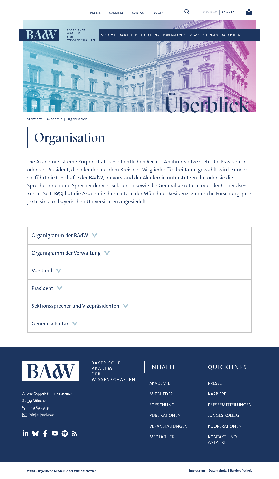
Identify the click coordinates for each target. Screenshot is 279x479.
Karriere (116, 13)
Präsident (42, 288)
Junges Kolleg (223, 415)
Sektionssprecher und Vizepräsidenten (75, 306)
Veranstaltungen (204, 35)
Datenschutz (218, 470)
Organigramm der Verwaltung (66, 253)
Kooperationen (225, 426)
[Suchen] (187, 11)
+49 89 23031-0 (41, 407)
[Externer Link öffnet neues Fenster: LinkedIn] (25, 433)
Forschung (150, 35)
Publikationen (174, 35)
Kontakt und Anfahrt (222, 439)
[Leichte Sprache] (249, 11)
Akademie (108, 35)
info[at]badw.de (41, 414)
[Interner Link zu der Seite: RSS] (74, 433)
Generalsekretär (50, 323)
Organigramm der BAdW (60, 235)
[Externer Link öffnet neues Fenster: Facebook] (45, 433)
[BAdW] (60, 35)
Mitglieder (128, 35)
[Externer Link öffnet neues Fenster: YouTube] (55, 433)
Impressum (197, 470)
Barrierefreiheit (241, 470)
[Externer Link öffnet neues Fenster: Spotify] (65, 433)
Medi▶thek (231, 35)
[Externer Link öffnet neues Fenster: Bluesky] (35, 433)
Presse (95, 13)
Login (159, 13)
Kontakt (139, 13)
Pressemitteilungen (230, 405)
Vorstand (42, 270)
